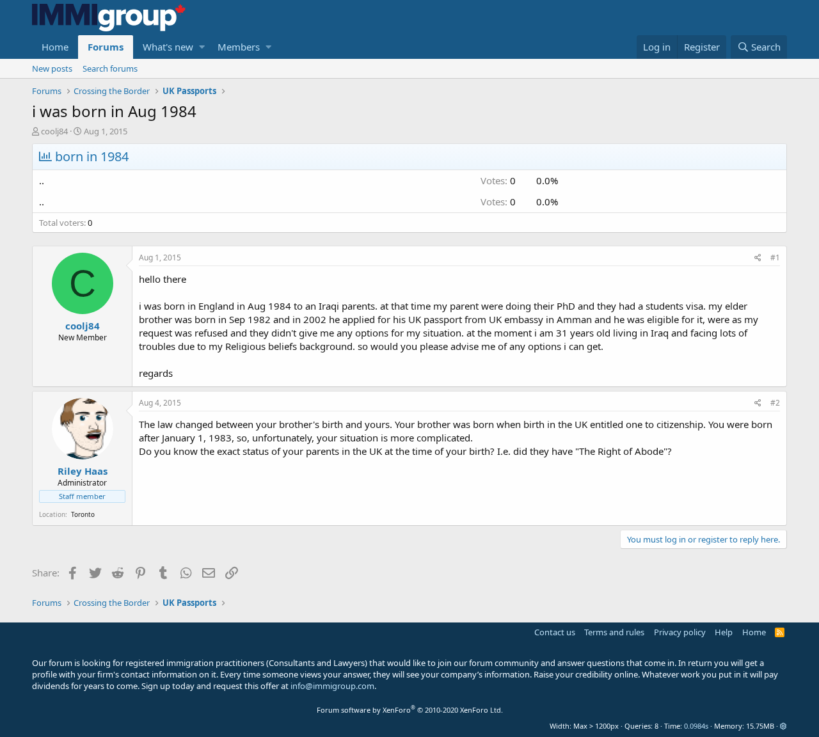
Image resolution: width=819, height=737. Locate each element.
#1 (775, 257)
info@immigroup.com (332, 686)
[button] (202, 47)
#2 (775, 402)
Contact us (554, 632)
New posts (52, 68)
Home (55, 46)
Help (724, 632)
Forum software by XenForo (410, 710)
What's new (168, 46)
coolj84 (54, 131)
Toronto (83, 514)
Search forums (110, 68)
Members (239, 46)
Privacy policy (680, 632)
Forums (105, 46)
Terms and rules (614, 632)
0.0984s (696, 726)
